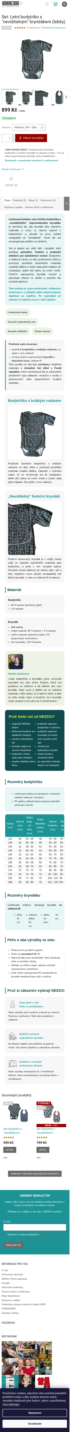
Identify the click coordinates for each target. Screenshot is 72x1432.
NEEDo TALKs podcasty (14, 1278)
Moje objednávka (11, 1295)
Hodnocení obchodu (12, 1274)
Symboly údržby (10, 1313)
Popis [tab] (7, 200)
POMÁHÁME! (9, 1308)
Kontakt (6, 1283)
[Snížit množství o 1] (13, 140)
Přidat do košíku (33, 138)
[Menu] (64, 4)
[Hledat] (47, 4)
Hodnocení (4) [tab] (48, 200)
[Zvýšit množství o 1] (13, 136)
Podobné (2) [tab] (19, 200)
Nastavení (34, 1412)
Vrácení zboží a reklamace (16, 1291)
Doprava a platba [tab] (14, 207)
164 (5, 1157)
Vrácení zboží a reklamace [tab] (39, 207)
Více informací (11, 1404)
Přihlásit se (13, 1245)
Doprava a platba (11, 1300)
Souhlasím (35, 1423)
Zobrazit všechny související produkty (35, 1173)
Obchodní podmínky (12, 1287)
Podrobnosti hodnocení (53, 27)
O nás (5, 1270)
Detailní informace (11, 169)
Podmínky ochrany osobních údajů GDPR (24, 1304)
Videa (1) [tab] (33, 200)
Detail (10, 1149)
